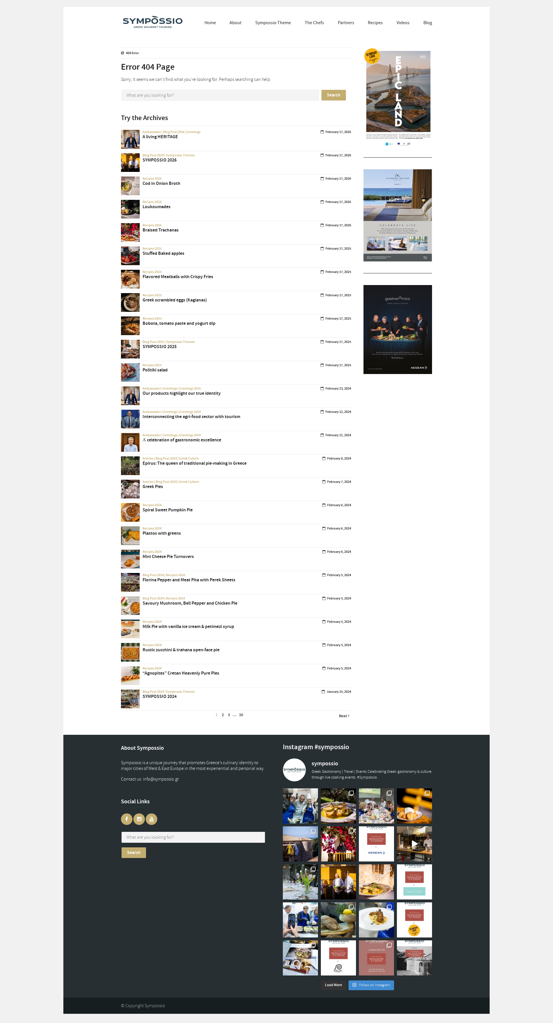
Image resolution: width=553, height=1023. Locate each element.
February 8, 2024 (339, 458)
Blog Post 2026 (173, 132)
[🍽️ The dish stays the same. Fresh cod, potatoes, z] (376, 881)
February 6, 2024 (339, 505)
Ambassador (152, 132)
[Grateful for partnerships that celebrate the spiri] (414, 881)
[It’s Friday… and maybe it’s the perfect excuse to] (338, 805)
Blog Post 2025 (153, 341)
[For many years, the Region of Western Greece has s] (414, 919)
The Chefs (314, 23)
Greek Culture (189, 458)
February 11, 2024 (338, 435)
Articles (148, 458)
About (235, 23)
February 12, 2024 (338, 411)
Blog (427, 23)
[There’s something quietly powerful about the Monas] (300, 843)
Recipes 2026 (152, 178)
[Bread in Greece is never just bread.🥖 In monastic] (338, 919)
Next (343, 716)
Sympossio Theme (273, 23)
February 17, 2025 (338, 248)
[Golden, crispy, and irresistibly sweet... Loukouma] (414, 805)
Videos (403, 23)
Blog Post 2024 (166, 458)
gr (166, 779)
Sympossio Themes (180, 155)
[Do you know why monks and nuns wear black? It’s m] (338, 843)
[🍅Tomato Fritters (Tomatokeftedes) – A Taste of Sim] (376, 919)
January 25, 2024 (339, 691)
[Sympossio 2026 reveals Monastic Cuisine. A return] (414, 957)
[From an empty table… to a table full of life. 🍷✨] (300, 881)
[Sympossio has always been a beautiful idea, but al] (338, 881)
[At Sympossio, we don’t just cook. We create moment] (300, 919)
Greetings (193, 132)
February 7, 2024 (339, 481)
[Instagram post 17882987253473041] (414, 843)
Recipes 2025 (152, 248)
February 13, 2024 (338, 388)
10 (241, 715)
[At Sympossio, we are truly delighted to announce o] (338, 957)
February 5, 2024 (339, 575)
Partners (346, 23)
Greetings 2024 (190, 411)
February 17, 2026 (338, 132)
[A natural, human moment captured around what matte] (300, 805)
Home (210, 23)
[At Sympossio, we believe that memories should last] (300, 957)
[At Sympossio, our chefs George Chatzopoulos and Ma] (376, 805)
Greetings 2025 (190, 388)
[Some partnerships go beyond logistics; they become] (376, 843)
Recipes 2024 (152, 505)
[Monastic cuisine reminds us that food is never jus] (376, 957)
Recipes (375, 23)
